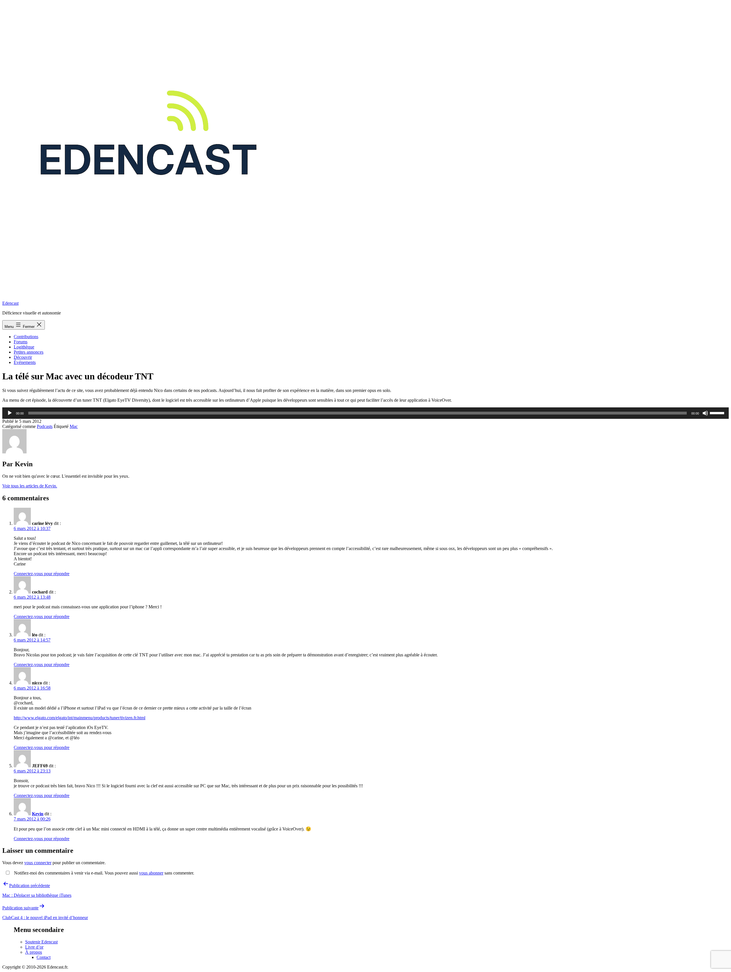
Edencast (10, 303)
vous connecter (37, 862)
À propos (33, 952)
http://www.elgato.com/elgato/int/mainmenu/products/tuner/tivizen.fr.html (79, 717)
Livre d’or (34, 947)
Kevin (37, 813)
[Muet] (705, 413)
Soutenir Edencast (41, 941)
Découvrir (23, 357)
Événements (25, 362)
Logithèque (24, 346)
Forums (20, 341)
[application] (365, 413)
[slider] (718, 412)
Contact (44, 957)
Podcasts (45, 426)
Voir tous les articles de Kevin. (29, 485)
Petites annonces (28, 352)
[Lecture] (10, 413)
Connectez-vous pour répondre (41, 573)
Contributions (26, 336)
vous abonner (151, 873)
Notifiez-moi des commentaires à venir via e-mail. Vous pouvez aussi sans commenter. (103, 873)
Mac (74, 426)
